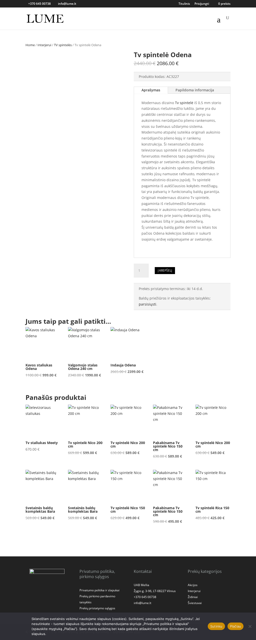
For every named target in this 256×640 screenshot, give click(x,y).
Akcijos (193, 585)
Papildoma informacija (195, 90)
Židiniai (193, 597)
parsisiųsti (147, 304)
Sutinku (216, 626)
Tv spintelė (184, 102)
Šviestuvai (195, 603)
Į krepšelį (165, 270)
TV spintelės (63, 45)
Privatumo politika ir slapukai (100, 590)
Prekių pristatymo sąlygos (97, 608)
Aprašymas (151, 90)
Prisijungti (201, 4)
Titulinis (184, 4)
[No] (249, 626)
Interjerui (44, 45)
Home (30, 45)
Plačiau (235, 626)
